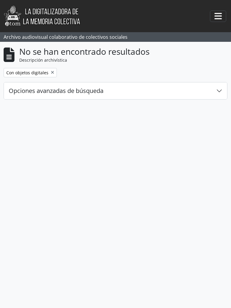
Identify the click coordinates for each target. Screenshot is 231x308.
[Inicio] (45, 16)
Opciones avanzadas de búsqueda (56, 91)
